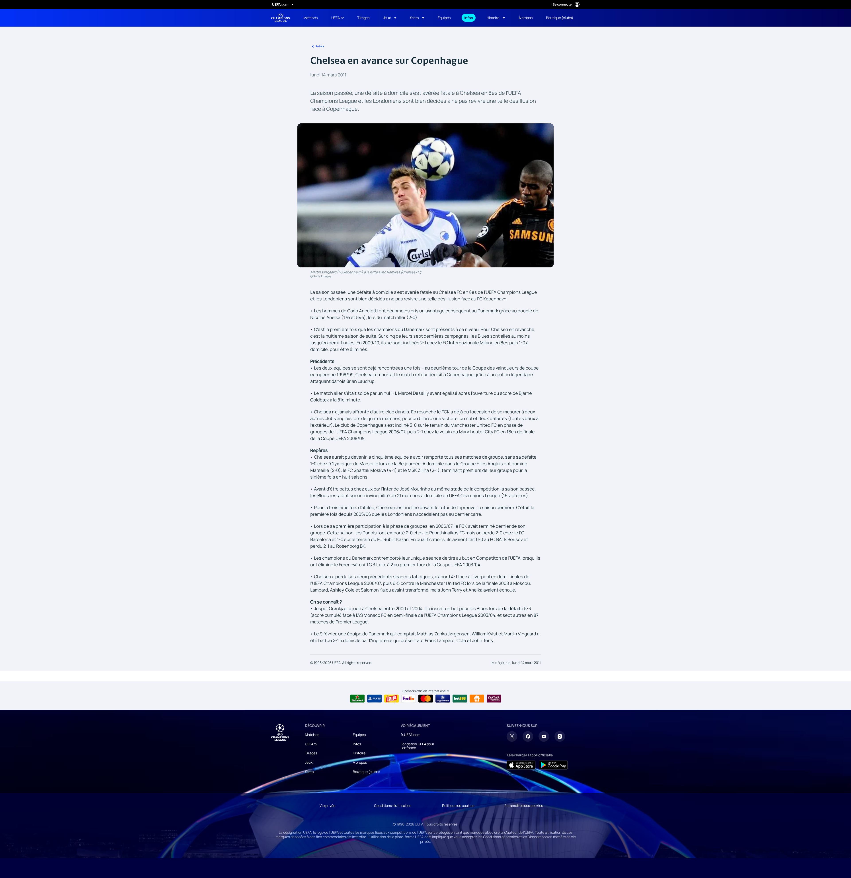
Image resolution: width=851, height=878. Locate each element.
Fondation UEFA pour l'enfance (417, 746)
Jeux (308, 762)
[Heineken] (357, 699)
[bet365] (460, 699)
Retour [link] (320, 46)
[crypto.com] (442, 699)
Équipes (359, 734)
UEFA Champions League (280, 18)
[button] (389, 18)
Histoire (359, 753)
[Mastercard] (425, 699)
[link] (310, 18)
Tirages (311, 753)
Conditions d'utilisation (393, 805)
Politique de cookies (458, 805)
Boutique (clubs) (366, 771)
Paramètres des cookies (523, 805)
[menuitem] (312, 18)
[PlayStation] (374, 699)
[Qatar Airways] (494, 699)
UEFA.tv (311, 744)
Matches (312, 734)
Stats (309, 771)
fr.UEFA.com (410, 734)
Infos (357, 744)
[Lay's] (391, 699)
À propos (360, 762)
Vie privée (327, 805)
